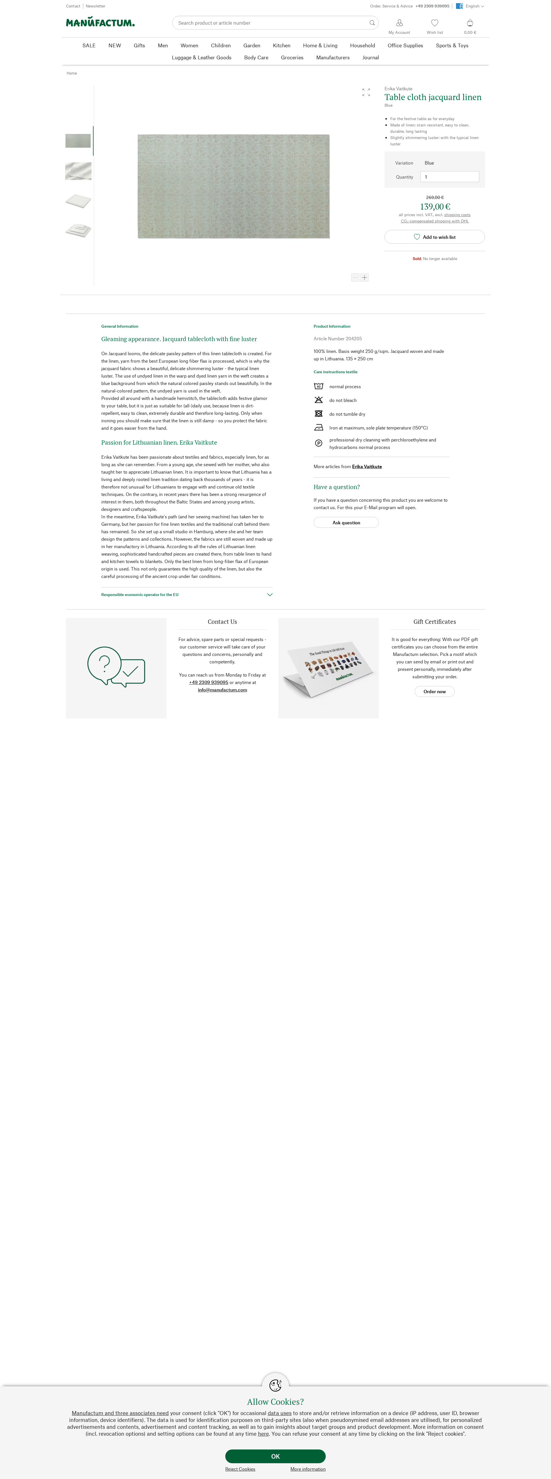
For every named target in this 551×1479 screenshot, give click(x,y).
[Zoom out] (355, 277)
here (263, 1433)
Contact (73, 5)
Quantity (404, 176)
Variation (404, 162)
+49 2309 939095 (208, 682)
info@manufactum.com (222, 689)
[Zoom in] (364, 277)
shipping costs (457, 214)
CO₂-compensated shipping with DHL (435, 220)
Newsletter (95, 5)
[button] (366, 92)
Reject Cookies (240, 1469)
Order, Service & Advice (409, 5)
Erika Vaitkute (367, 466)
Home (72, 73)
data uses (280, 1413)
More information (308, 1469)
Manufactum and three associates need (120, 1413)
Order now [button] (435, 691)
